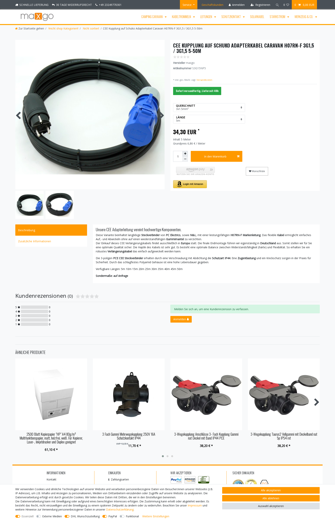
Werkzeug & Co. (304, 16)
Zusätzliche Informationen (34, 241)
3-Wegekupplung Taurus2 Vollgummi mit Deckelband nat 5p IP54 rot (284, 436)
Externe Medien (52, 516)
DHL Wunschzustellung (85, 516)
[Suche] (277, 5)
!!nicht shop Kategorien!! (63, 28)
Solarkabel (257, 16)
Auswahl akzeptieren (271, 506)
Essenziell (28, 516)
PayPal (112, 516)
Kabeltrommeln (182, 16)
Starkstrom (278, 16)
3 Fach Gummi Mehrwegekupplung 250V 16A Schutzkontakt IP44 (128, 436)
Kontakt (51, 479)
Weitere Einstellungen (155, 516)
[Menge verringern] (185, 159)
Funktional (132, 516)
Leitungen (206, 16)
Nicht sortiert (90, 28)
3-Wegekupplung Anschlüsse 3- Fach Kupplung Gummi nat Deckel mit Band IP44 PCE (206, 436)
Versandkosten (204, 79)
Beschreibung (26, 230)
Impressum (195, 505)
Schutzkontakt (231, 16)
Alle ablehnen (270, 498)
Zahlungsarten (120, 479)
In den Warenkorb (215, 156)
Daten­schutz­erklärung (120, 509)
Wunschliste (258, 171)
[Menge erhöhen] (185, 153)
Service (187, 5)
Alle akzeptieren (271, 490)
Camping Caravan (152, 16)
